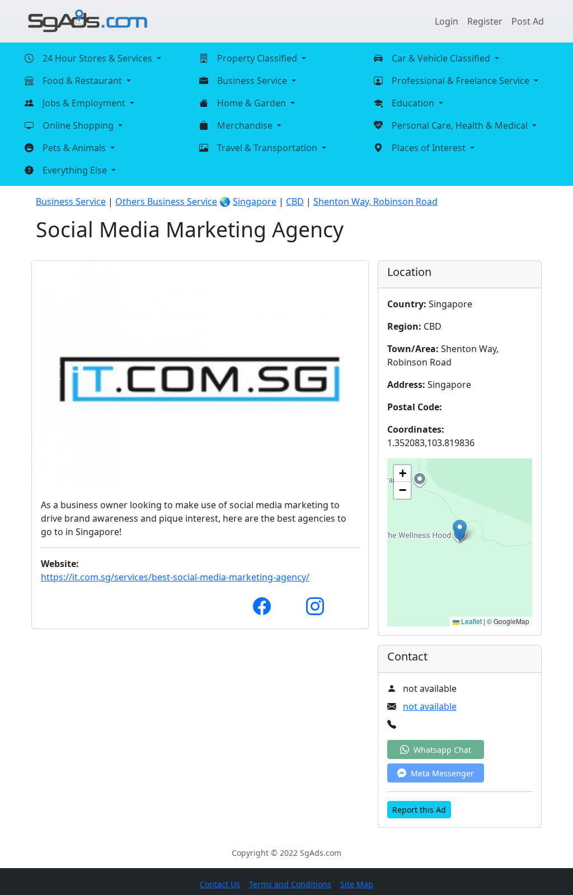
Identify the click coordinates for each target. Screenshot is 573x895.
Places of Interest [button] (430, 148)
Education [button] (414, 103)
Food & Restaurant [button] (83, 80)
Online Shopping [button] (79, 125)
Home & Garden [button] (252, 103)
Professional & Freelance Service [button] (462, 80)
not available (430, 706)
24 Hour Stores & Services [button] (98, 58)
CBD (295, 201)
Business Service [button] (253, 80)
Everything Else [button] (76, 170)
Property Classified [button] (258, 58)
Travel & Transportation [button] (268, 148)
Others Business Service (166, 201)
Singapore (254, 201)
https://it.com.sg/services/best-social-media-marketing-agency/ (175, 577)
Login (446, 21)
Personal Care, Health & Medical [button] (461, 125)
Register (484, 21)
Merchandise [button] (246, 125)
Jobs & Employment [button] (85, 103)
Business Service (71, 201)
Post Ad (527, 21)
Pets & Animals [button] (75, 148)
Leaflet (470, 621)
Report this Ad (419, 809)
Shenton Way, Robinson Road (375, 201)
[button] (460, 530)
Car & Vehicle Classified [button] (442, 58)
